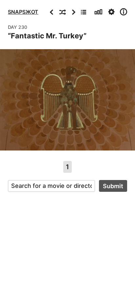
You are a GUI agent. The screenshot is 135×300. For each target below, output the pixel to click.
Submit (113, 186)
